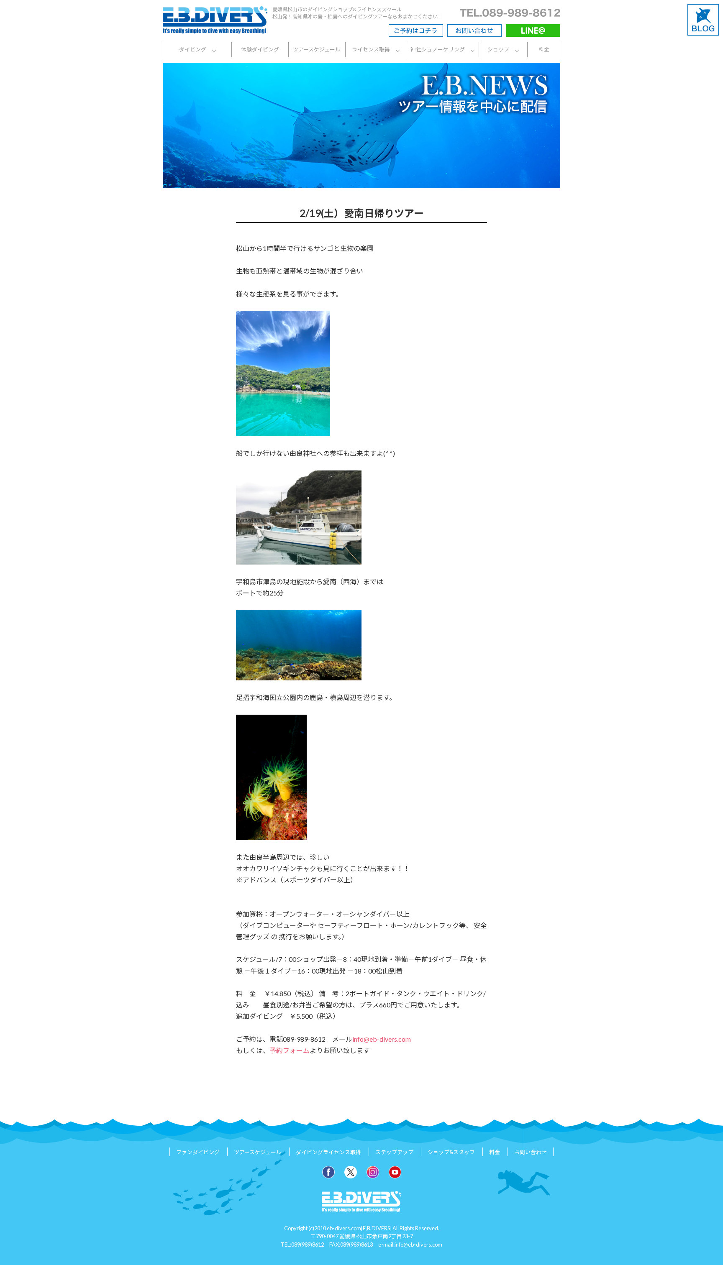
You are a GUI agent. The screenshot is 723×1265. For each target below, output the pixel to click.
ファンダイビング (198, 1152)
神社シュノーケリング (437, 49)
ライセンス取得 (371, 49)
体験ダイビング (260, 49)
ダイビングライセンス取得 (328, 1152)
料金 (543, 49)
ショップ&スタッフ (451, 1152)
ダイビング (192, 49)
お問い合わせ (530, 1152)
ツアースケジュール (317, 49)
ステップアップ (394, 1152)
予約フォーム (289, 1050)
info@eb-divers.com (381, 1039)
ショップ (498, 49)
